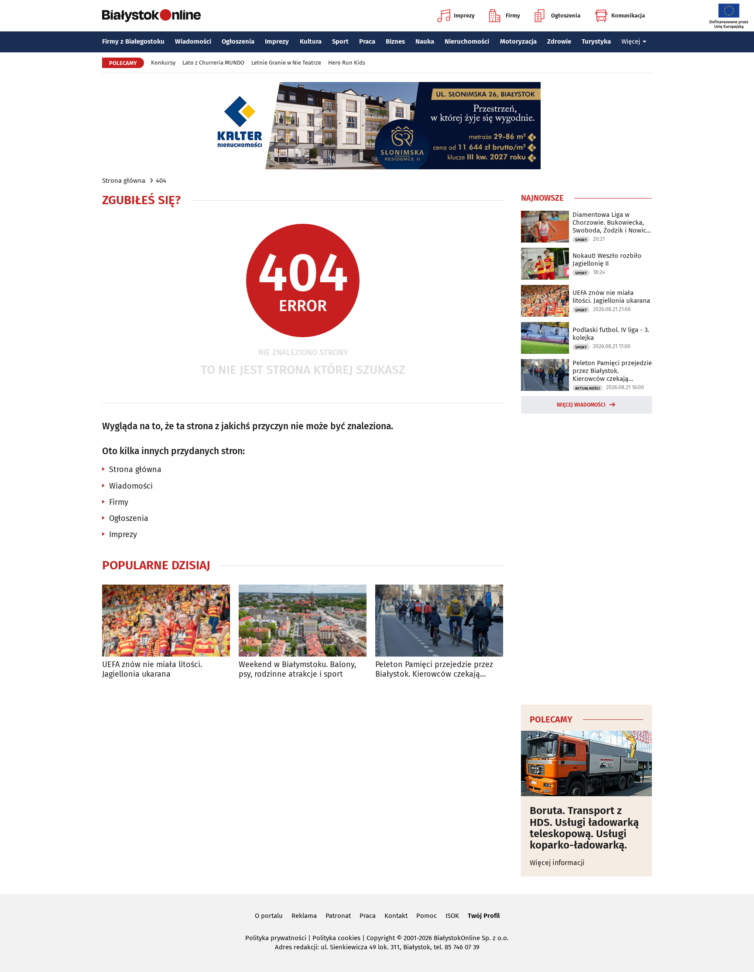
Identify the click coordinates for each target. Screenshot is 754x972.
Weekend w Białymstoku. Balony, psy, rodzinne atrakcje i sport (297, 669)
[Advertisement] (586, 557)
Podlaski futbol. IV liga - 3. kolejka (610, 334)
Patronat (338, 916)
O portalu (269, 916)
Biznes (395, 41)
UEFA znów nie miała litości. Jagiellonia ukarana (152, 669)
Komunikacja (628, 15)
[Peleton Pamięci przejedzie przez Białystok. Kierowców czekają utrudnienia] (439, 621)
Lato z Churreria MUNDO (213, 62)
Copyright (381, 938)
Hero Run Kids (346, 62)
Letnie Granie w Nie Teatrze (286, 62)
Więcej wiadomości (581, 405)
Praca (367, 41)
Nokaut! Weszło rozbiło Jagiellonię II (606, 259)
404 (161, 181)
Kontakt (396, 916)
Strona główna (123, 181)
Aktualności (587, 388)
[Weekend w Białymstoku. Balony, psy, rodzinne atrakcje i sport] (303, 621)
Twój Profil (484, 916)
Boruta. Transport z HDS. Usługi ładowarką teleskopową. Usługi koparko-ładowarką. (584, 828)
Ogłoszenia (565, 15)
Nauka (424, 41)
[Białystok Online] (151, 15)
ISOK (452, 916)
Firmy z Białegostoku (133, 41)
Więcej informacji (557, 863)
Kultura (311, 41)
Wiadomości (193, 41)
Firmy (513, 15)
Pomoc (426, 916)
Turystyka (596, 41)
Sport (340, 41)
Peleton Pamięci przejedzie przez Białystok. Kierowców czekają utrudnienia (434, 669)
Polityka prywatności (275, 938)
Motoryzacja (518, 41)
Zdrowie (559, 41)
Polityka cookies (336, 938)
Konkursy (163, 62)
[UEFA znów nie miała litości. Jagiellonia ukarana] (166, 621)
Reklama (304, 916)
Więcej (630, 41)
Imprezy (464, 15)
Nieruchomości (467, 41)
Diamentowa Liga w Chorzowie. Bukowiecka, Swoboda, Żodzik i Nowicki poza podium (611, 222)
